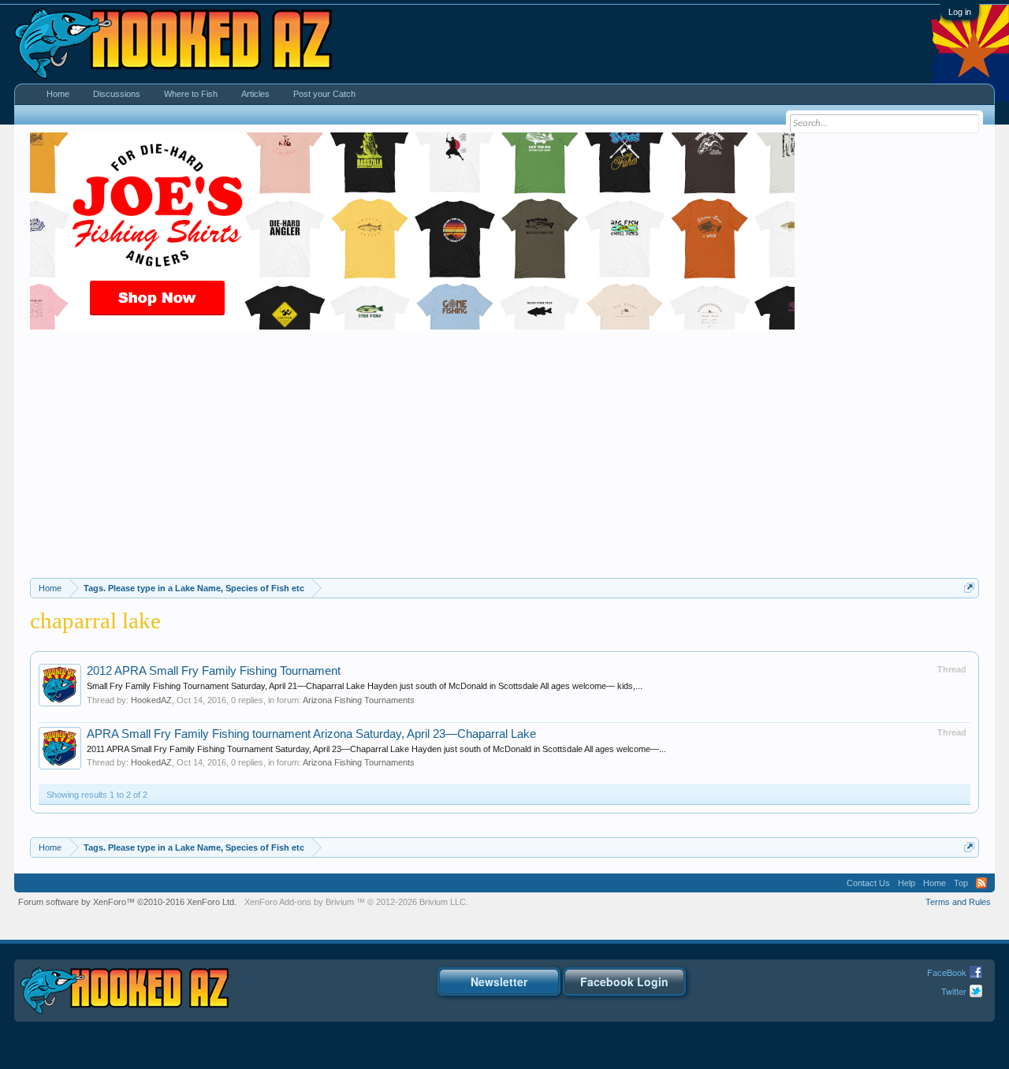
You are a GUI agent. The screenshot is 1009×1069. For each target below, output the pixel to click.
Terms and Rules (958, 902)
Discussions (116, 94)
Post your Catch (324, 94)
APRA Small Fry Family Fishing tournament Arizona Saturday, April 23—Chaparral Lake (311, 734)
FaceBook (946, 972)
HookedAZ (151, 700)
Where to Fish (191, 94)
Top (961, 883)
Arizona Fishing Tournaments (359, 700)
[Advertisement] (504, 459)
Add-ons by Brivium (356, 902)
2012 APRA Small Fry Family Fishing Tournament (214, 671)
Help (906, 883)
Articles (255, 94)
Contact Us (868, 883)
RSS (981, 882)
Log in (959, 12)
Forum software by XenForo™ (127, 902)
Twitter (953, 991)
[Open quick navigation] (969, 588)
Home (58, 94)
